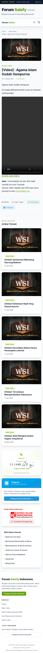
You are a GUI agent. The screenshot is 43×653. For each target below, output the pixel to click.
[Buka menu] (39, 22)
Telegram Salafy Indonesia (14, 594)
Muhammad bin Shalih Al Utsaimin (19, 546)
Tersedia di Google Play (23, 522)
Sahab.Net (10, 559)
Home (4, 31)
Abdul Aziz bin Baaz (13, 537)
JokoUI (27, 647)
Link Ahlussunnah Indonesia (12, 616)
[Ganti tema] (34, 22)
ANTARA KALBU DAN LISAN (20, 2)
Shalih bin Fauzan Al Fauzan (16, 550)
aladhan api (25, 473)
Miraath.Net (10, 563)
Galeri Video (13, 31)
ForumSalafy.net (22, 191)
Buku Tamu (6, 608)
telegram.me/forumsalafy (20, 499)
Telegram (9, 207)
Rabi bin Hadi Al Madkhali (15, 554)
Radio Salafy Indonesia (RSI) (12, 612)
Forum (8, 22)
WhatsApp (34, 202)
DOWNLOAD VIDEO (11, 176)
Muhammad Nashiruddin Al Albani (19, 541)
